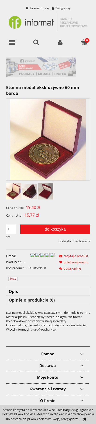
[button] (12, 42)
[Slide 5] (47, 67)
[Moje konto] (60, 42)
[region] (48, 67)
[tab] (48, 291)
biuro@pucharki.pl (43, 329)
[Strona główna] (48, 21)
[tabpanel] (48, 320)
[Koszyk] (84, 42)
